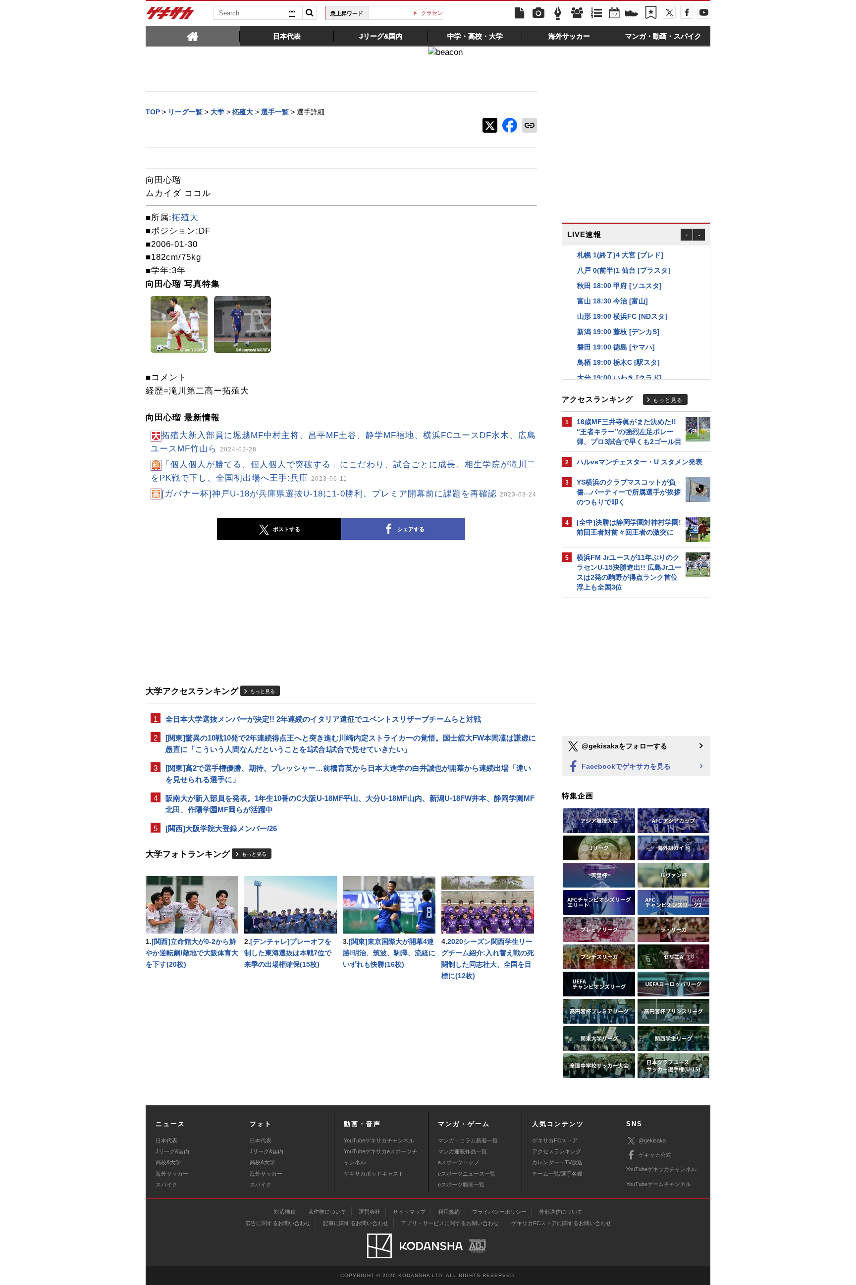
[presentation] (193, 36)
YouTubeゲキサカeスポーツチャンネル (380, 1156)
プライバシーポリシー (499, 1212)
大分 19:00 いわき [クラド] (619, 378)
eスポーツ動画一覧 (461, 1184)
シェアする (411, 529)
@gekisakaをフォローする (623, 746)
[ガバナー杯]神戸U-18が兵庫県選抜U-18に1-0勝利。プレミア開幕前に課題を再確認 (348, 493)
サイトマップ (409, 1212)
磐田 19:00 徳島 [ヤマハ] (616, 347)
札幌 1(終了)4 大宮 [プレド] (620, 255)
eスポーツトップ (458, 1162)
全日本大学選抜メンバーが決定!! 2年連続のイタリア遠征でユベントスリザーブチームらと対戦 (323, 719)
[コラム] (557, 13)
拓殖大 (185, 217)
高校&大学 (168, 1162)
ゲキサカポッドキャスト (374, 1174)
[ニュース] (519, 13)
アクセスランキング (556, 1151)
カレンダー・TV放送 (557, 1162)
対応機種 (285, 1212)
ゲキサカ (170, 16)
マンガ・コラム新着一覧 (468, 1140)
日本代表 (166, 1140)
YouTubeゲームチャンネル (658, 1184)
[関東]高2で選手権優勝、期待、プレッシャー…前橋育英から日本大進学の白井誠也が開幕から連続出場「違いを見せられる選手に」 (348, 774)
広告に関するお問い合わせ (278, 1223)
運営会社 (369, 1212)
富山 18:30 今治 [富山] (612, 301)
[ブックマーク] (650, 13)
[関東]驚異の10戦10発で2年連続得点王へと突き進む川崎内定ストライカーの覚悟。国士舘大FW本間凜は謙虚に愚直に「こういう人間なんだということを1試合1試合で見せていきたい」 (350, 743)
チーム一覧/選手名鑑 (557, 1174)
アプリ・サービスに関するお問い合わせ (450, 1223)
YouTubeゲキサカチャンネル (379, 1140)
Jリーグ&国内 (172, 1151)
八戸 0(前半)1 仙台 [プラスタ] (623, 270)
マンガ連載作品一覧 (462, 1151)
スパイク (166, 1184)
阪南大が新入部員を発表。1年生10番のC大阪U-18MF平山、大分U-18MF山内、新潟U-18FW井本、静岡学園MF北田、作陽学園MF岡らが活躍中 (350, 804)
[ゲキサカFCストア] (631, 14)
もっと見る (262, 691)
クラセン (410, 13)
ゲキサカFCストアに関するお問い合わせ (561, 1223)
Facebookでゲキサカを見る (625, 766)
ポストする (286, 529)
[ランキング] (596, 13)
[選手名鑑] (577, 13)
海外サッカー (172, 1174)
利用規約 (449, 1212)
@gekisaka (652, 1140)
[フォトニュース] (538, 13)
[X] (669, 12)
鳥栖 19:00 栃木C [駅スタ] (618, 362)
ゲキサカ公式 (655, 1155)
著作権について (327, 1212)
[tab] (193, 36)
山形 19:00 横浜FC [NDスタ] (622, 316)
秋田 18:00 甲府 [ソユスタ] (619, 286)
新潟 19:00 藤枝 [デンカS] (618, 332)
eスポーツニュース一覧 (466, 1174)
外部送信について (561, 1212)
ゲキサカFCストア (555, 1140)
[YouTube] (703, 12)
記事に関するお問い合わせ (355, 1223)
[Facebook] (686, 12)
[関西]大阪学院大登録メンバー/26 (221, 828)
